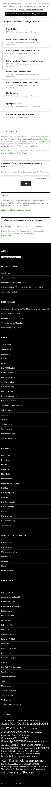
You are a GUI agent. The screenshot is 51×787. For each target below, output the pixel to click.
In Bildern (5, 630)
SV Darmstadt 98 (39, 766)
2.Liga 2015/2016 (36, 723)
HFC (41, 751)
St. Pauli (15, 766)
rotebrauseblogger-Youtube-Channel (16, 210)
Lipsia (3, 566)
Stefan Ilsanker (25, 766)
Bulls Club (5, 460)
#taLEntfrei (5, 455)
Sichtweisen (12, 93)
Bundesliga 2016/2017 (14, 738)
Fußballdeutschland (9, 615)
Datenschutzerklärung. (32, 9)
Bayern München (35, 732)
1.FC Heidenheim (7, 721)
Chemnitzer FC (6, 745)
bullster (4, 464)
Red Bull (4, 764)
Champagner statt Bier (10, 606)
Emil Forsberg (41, 747)
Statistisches (6, 686)
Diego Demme (35, 744)
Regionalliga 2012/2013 (28, 764)
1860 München (31, 728)
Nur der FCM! (7, 391)
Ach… (3, 587)
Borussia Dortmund (21, 735)
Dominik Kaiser (9, 747)
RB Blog (4, 488)
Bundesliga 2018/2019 (37, 741)
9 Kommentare (34, 117)
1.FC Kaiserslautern (21, 721)
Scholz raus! (6, 273)
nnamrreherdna (7, 570)
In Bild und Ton (7, 625)
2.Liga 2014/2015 (12, 723)
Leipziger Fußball (8, 639)
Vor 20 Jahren (7, 695)
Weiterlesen (6, 236)
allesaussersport (8, 349)
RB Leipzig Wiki (7, 493)
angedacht (5, 354)
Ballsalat (4, 358)
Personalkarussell (8, 648)
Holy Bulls (5, 474)
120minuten (6, 344)
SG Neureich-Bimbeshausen (12, 405)
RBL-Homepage (7, 507)
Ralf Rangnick (12, 760)
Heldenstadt (6, 556)
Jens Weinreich (7, 382)
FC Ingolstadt (20, 751)
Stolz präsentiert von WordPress (12, 784)
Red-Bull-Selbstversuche (11, 667)
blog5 (3, 363)
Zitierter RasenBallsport (11, 704)
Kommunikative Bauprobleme (20, 114)
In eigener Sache (7, 634)
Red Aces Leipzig (8, 521)
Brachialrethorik (8, 601)
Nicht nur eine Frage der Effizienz (14, 282)
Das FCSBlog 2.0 (8, 368)
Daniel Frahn (19, 744)
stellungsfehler (7, 424)
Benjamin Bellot (6, 735)
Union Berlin (28, 769)
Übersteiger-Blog (8, 433)
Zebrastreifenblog (8, 438)
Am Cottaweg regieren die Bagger (22, 82)
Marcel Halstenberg (32, 754)
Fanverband (6, 469)
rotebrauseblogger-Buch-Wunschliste (16, 153)
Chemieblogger (7, 547)
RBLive (4, 511)
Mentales (18, 323)
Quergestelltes (13, 103)
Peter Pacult (21, 756)
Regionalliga (13, 764)
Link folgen (44, 139)
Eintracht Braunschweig (26, 748)
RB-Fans (4, 497)
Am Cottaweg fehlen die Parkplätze (22, 50)
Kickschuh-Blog (7, 387)
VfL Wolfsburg (39, 769)
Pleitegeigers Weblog (9, 396)
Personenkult (6, 653)
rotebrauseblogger (22, 32)
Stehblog (4, 419)
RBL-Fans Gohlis (8, 502)
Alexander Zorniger (14, 732)
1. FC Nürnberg (34, 721)
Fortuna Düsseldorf (32, 751)
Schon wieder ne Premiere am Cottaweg (25, 61)
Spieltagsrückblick (8, 676)
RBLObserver (6, 516)
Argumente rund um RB (11, 597)
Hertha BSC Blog (8, 377)
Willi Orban (7, 772)
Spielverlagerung (8, 410)
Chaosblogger (7, 542)
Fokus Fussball (7, 373)
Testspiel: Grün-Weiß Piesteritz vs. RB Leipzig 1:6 (29, 309)
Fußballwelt (6, 620)
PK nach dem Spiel (8, 658)
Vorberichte (6, 700)
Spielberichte (6, 672)
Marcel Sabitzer (9, 756)
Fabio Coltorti (8, 751)
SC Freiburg (6, 766)
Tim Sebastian (18, 769)
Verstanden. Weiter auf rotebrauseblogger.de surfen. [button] (26, 14)
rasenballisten (7, 478)
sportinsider (6, 415)
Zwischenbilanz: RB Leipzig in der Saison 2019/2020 (22, 287)
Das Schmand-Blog (9, 552)
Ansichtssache (7, 592)
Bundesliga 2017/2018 (13, 741)
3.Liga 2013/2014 (13, 728)
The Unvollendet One (9, 278)
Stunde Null (11, 29)
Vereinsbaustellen (8, 690)
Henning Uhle (6, 318)
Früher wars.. (6, 611)
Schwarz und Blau (8, 401)
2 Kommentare (34, 32)
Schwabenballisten (8, 525)
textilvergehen (7, 429)
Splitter (4, 681)
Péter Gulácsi (31, 756)
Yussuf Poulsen (24, 772)
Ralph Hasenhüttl (35, 760)
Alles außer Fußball (9, 292)
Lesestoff (5, 644)
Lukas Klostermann (17, 754)
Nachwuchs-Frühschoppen (18, 71)
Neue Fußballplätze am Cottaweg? (22, 39)
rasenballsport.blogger (10, 483)
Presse (4, 662)
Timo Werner (6, 769)
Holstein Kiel (5, 754)
